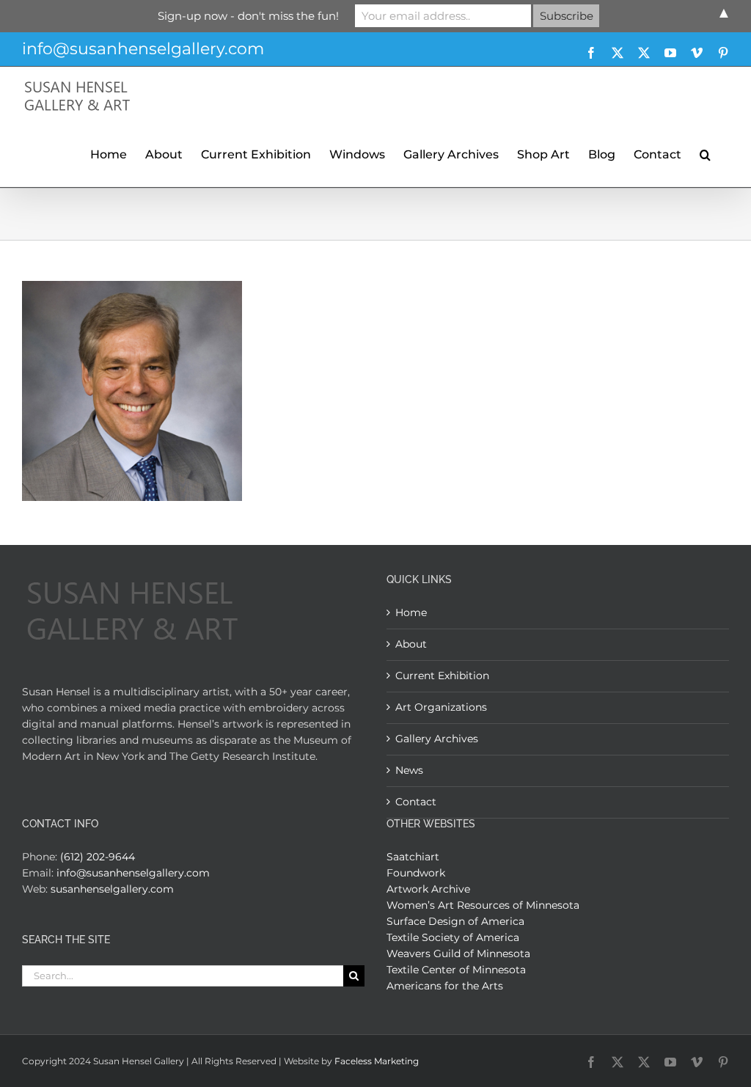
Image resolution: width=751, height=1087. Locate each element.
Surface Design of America (455, 921)
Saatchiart (413, 856)
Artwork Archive (428, 889)
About (411, 644)
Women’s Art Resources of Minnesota (483, 905)
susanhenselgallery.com (112, 889)
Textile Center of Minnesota (456, 969)
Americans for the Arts (445, 985)
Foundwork (416, 872)
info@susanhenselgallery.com (143, 49)
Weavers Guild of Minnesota (458, 953)
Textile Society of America (453, 937)
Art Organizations (441, 707)
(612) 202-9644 (97, 856)
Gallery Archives (436, 738)
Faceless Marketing (376, 1060)
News (409, 770)
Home (411, 612)
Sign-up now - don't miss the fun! (248, 16)
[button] (705, 152)
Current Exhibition (442, 675)
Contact (415, 801)
